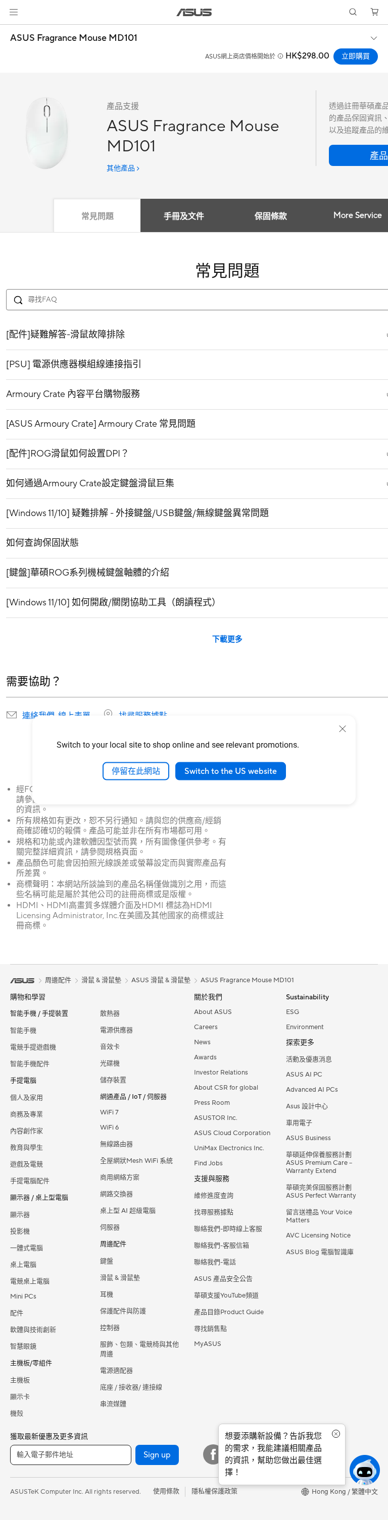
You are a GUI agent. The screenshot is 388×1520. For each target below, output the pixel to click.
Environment (305, 1027)
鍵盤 (106, 1261)
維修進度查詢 (213, 1196)
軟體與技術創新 (33, 1330)
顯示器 (20, 1215)
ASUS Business (308, 1138)
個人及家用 (26, 1098)
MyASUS (207, 1344)
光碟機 (110, 1063)
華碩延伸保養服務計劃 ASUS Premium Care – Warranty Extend (319, 1163)
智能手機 (23, 1031)
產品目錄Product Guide (229, 1312)
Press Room (212, 1103)
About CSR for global (226, 1088)
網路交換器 (116, 1194)
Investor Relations (221, 1072)
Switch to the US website (230, 771)
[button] (13, 12)
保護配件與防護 (123, 1311)
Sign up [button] (157, 1455)
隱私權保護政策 (214, 1491)
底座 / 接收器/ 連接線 (131, 1387)
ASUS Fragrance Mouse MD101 (73, 38)
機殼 (16, 1414)
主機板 (20, 1380)
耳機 (106, 1294)
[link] (194, 12)
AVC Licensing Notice (318, 1235)
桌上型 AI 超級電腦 (128, 1211)
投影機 (20, 1231)
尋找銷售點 (210, 1329)
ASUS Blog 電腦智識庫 (320, 1252)
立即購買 (356, 56)
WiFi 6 (109, 1127)
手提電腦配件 (30, 1181)
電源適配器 (116, 1371)
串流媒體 (113, 1404)
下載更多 (227, 639)
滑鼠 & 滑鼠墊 (120, 1278)
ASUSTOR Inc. (215, 1118)
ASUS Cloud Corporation (232, 1133)
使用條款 (166, 1491)
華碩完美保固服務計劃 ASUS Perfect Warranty (321, 1192)
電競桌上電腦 (30, 1281)
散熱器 (110, 1013)
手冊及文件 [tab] (184, 216)
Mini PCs (23, 1296)
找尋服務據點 (143, 716)
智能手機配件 (30, 1064)
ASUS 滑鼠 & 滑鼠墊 (160, 980)
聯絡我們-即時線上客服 (228, 1229)
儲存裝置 (113, 1080)
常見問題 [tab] (97, 216)
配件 (16, 1313)
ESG (292, 1012)
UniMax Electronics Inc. (229, 1148)
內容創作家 (26, 1131)
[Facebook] (213, 1454)
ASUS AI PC (304, 1075)
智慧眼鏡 (23, 1346)
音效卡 (110, 1047)
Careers (206, 1027)
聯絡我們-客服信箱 (221, 1246)
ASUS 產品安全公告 (223, 1279)
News (202, 1042)
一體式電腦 (26, 1248)
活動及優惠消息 (309, 1059)
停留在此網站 (136, 771)
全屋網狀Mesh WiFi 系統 (136, 1161)
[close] (342, 728)
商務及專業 (26, 1114)
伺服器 (110, 1227)
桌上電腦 (23, 1265)
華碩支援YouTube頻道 (226, 1295)
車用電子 (299, 1123)
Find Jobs (208, 1163)
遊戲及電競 (26, 1164)
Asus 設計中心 (307, 1106)
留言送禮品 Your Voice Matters (319, 1216)
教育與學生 (26, 1148)
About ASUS (213, 1012)
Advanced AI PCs (312, 1090)
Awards (205, 1057)
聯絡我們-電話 (215, 1262)
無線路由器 (116, 1144)
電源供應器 (116, 1030)
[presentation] (11, 714)
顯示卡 (20, 1397)
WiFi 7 (109, 1112)
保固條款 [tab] (271, 216)
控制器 (110, 1328)
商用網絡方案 (119, 1177)
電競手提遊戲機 (33, 1047)
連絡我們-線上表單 (56, 716)
